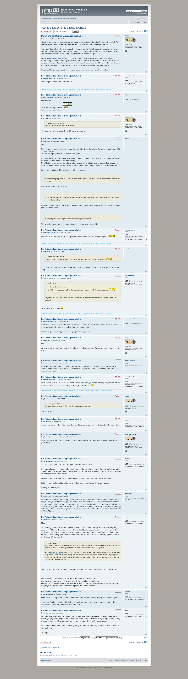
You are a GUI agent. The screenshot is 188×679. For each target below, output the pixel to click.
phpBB (85, 667)
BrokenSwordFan (49, 78)
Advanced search (141, 13)
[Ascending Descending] (114, 638)
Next (145, 637)
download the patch (54, 58)
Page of (139, 31)
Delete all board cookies (121, 660)
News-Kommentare (70, 18)
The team (110, 660)
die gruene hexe (49, 97)
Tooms (46, 38)
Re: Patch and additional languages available (61, 76)
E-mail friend (141, 18)
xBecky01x (47, 496)
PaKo (46, 519)
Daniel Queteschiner (50, 437)
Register (138, 22)
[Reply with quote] (118, 35)
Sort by (93, 638)
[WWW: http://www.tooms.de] (126, 51)
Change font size (145, 18)
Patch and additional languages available (63, 27)
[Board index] (51, 10)
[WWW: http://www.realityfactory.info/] (126, 451)
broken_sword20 (49, 321)
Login (145, 22)
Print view (137, 18)
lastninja (47, 421)
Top (146, 72)
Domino (46, 340)
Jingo (46, 613)
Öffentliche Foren (57, 18)
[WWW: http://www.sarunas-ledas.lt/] (126, 353)
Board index (47, 18)
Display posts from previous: (71, 638)
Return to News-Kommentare (50, 647)
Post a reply (43, 30)
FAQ (131, 22)
